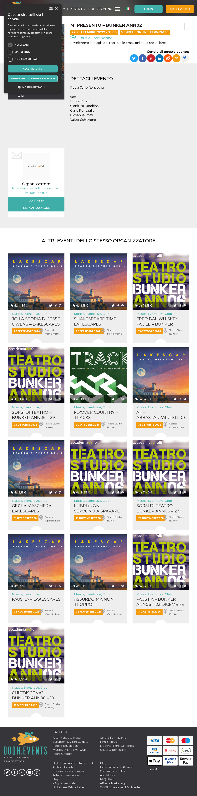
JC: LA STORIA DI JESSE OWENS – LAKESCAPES (36, 321)
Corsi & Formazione (95, 38)
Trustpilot (152, 769)
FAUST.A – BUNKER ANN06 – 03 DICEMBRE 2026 (160, 602)
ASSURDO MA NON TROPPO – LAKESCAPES (94, 602)
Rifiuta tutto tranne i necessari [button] (32, 78)
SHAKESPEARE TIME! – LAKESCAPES (97, 321)
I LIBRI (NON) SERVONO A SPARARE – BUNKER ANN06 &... (97, 508)
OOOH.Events (20, 757)
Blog (103, 763)
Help (56, 779)
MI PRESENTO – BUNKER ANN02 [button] (87, 9)
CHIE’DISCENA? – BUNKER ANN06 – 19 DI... (33, 695)
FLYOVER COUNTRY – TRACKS (96, 415)
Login (148, 9)
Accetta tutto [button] (32, 68)
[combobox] (51, 9)
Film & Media (109, 741)
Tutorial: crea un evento (68, 775)
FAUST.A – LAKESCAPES (36, 599)
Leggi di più (26, 36)
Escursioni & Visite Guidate (70, 741)
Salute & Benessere (113, 750)
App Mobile (107, 775)
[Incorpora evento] (176, 58)
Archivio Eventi (63, 767)
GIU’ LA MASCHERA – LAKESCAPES (33, 508)
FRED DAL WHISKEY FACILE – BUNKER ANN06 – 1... (157, 321)
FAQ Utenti (107, 779)
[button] (117, 9)
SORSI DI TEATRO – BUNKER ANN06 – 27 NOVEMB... (157, 508)
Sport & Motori (62, 754)
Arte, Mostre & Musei (67, 737)
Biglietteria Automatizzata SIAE (74, 763)
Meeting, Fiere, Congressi (117, 745)
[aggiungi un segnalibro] (186, 26)
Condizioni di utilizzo (113, 771)
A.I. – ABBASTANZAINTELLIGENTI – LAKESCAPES (160, 415)
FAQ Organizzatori (65, 783)
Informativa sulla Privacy (116, 767)
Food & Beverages (65, 745)
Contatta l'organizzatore (36, 204)
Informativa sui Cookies (68, 771)
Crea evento (180, 9)
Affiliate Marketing (112, 783)
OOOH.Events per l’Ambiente (120, 787)
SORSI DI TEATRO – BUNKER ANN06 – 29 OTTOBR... (33, 415)
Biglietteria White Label (68, 787)
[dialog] (33, 48)
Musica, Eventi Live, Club (30, 314)
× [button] (56, 8)
